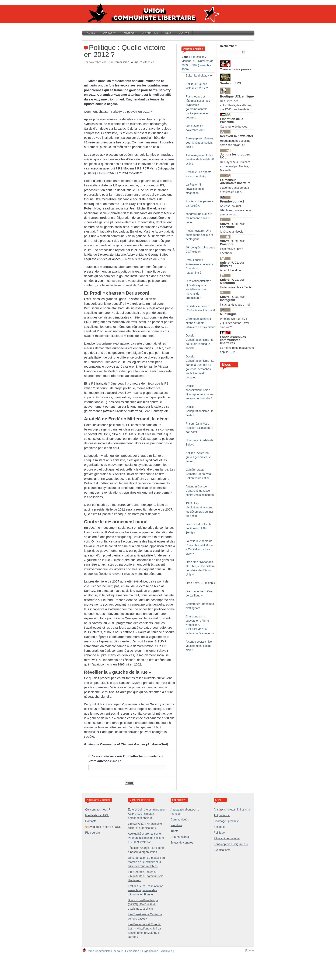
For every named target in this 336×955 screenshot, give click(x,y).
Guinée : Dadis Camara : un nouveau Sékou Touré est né (199, 474)
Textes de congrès (182, 842)
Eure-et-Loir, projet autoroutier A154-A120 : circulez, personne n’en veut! (146, 813)
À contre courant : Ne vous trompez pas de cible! (199, 646)
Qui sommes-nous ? (97, 809)
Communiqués (180, 819)
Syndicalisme (222, 849)
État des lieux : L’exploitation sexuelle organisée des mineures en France (145, 890)
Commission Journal (126, 62)
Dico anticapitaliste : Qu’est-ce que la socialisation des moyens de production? (198, 289)
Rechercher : (228, 46)
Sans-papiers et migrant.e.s (231, 844)
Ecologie (219, 826)
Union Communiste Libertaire (105, 951)
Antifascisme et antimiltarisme (232, 809)
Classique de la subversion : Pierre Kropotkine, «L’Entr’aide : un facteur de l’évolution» (200, 625)
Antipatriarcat (222, 815)
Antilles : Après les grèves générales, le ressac (198, 457)
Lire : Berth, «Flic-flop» (200, 582)
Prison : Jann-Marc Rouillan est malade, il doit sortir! (199, 427)
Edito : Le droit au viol (199, 75)
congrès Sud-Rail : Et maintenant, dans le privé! (199, 218)
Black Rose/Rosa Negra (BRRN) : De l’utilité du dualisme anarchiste (143, 904)
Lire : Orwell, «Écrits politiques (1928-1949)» (198, 528)
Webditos (176, 825)
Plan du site (92, 832)
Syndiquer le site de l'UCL (104, 826)
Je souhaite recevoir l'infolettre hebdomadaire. (127, 756)
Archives (129, 33)
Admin (250, 950)
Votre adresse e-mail (105, 761)
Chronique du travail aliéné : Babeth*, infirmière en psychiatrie (200, 323)
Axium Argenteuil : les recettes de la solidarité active (200, 159)
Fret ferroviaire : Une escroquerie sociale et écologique (199, 235)
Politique (219, 832)
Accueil (90, 33)
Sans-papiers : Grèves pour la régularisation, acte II (199, 142)
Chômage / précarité (226, 821)
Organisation (150, 33)
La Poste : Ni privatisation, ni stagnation (195, 188)
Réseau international (227, 838)
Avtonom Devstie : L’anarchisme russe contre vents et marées (200, 490)
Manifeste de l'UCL (97, 815)
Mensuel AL (188, 61)
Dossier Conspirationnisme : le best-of (200, 411)
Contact (184, 33)
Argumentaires (180, 836)
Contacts (90, 821)
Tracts (174, 831)
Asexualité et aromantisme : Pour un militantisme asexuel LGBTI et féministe (146, 838)
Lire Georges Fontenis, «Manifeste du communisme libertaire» (145, 876)
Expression (109, 33)
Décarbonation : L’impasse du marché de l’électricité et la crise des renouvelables (146, 862)
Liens (168, 33)
